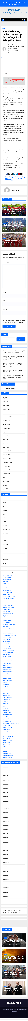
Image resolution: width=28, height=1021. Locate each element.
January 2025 (6, 454)
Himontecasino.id (7, 637)
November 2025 (7, 417)
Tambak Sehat (6, 710)
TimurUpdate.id (7, 678)
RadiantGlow (6, 682)
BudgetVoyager (7, 663)
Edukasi (5, 510)
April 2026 (5, 401)
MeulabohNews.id (7, 671)
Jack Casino (6, 626)
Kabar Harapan (7, 579)
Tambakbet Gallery (8, 755)
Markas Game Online (8, 607)
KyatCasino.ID (6, 654)
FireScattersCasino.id (8, 598)
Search (4, 334)
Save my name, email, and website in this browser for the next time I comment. (14, 321)
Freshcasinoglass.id (8, 646)
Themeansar (14, 1011)
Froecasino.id (6, 641)
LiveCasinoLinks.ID (8, 613)
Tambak (5, 751)
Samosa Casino (7, 669)
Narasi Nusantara (7, 577)
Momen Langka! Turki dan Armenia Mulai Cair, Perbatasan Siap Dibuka (14, 990)
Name (5, 292)
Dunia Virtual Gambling (9, 596)
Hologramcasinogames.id (9, 635)
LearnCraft (5, 659)
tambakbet (5, 767)
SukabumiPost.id (7, 727)
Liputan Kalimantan (8, 719)
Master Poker (6, 594)
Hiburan (5, 525)
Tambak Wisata (7, 734)
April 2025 (5, 443)
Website (5, 309)
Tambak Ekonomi (7, 714)
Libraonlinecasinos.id (8, 652)
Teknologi (5, 559)
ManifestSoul (6, 665)
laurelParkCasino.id (8, 605)
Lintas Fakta (6, 583)
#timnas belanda (12, 53)
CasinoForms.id (7, 588)
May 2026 (5, 398)
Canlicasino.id (6, 586)
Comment (6, 263)
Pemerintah (6, 552)
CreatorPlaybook (7, 661)
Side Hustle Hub (7, 742)
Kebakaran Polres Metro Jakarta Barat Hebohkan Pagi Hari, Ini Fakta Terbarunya (13, 358)
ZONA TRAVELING (8, 736)
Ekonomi (5, 514)
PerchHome (6, 689)
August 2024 (6, 473)
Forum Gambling (7, 592)
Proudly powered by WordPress (9, 1009)
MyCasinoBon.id (7, 590)
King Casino (6, 616)
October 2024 (6, 466)
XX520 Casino (6, 693)
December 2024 (7, 458)
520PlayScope (6, 701)
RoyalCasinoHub (7, 667)
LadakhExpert (6, 744)
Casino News (6, 601)
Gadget (4, 518)
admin (11, 44)
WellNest (5, 747)
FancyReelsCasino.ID (8, 628)
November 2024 (7, 462)
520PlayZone (6, 695)
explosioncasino (7, 631)
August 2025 (6, 428)
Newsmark (22, 1009)
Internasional (6, 529)
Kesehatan (5, 533)
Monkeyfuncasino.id (8, 650)
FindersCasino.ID (7, 622)
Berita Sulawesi (7, 721)
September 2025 (7, 424)
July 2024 (5, 477)
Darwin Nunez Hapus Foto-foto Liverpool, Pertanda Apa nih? (14, 81)
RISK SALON (6, 738)
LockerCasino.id (7, 603)
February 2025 (7, 451)
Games (4, 521)
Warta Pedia (6, 581)
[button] (22, 19)
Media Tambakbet (7, 757)
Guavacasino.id (7, 639)
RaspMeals (6, 686)
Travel (4, 563)
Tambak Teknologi (8, 717)
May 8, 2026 (8, 976)
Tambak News (6, 749)
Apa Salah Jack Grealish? (19, 177)
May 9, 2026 (8, 944)
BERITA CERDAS (7, 575)
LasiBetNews (6, 706)
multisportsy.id (6, 729)
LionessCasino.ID (7, 611)
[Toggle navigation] (13, 20)
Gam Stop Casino (7, 643)
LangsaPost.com (7, 740)
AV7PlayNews (6, 704)
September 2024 (7, 470)
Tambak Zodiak (7, 712)
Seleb (4, 556)
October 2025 (6, 420)
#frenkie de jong (12, 48)
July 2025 (5, 432)
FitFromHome (6, 708)
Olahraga (5, 544)
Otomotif (5, 548)
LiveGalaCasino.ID (7, 609)
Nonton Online (7, 732)
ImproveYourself (7, 680)
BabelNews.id (6, 676)
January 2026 (6, 409)
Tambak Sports (7, 753)
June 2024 (6, 481)
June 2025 (6, 435)
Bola (4, 28)
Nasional (5, 540)
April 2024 (5, 489)
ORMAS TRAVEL (7, 725)
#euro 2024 (21, 46)
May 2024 (5, 485)
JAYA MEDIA (14, 10)
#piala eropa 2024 (13, 50)
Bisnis (4, 502)
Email (4, 300)
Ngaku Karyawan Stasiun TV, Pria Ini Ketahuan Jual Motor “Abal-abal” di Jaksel (13, 377)
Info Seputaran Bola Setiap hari (11, 723)
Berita (4, 499)
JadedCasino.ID (7, 618)
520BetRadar (6, 699)
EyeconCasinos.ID (7, 620)
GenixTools (6, 684)
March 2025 (6, 447)
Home (14, 1014)
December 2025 (7, 413)
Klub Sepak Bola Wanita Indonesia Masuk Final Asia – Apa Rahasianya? (13, 227)
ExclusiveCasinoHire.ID (9, 624)
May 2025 (5, 439)
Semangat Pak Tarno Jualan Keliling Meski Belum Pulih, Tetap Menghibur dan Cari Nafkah (13, 365)
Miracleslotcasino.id (8, 633)
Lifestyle (5, 537)
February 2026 (7, 405)
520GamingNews (7, 697)
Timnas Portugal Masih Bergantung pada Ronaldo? (9, 179)
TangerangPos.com (8, 691)
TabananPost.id (7, 674)
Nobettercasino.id (7, 648)
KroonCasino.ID (7, 656)
